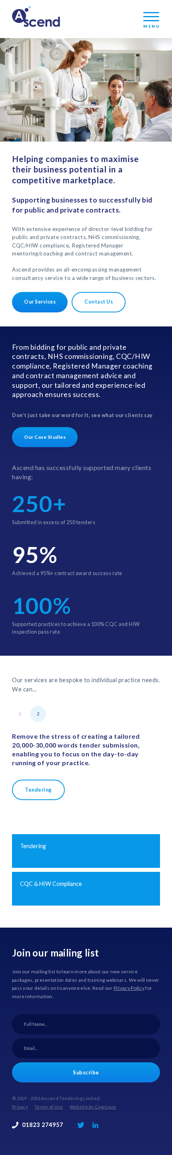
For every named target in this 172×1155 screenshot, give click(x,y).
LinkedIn (95, 1125)
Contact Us (98, 302)
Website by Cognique (93, 1106)
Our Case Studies (45, 437)
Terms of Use (48, 1106)
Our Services (40, 302)
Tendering (38, 789)
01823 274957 (42, 1124)
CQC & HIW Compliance (51, 883)
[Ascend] (36, 16)
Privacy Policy (129, 988)
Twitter (80, 1125)
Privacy (20, 1106)
